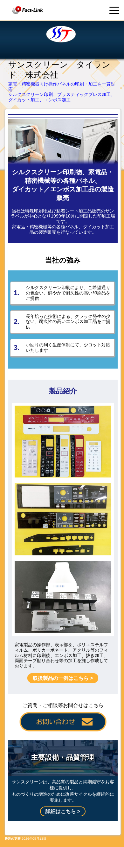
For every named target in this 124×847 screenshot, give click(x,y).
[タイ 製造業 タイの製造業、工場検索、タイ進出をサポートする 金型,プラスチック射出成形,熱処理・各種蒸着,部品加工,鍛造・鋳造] (28, 10)
